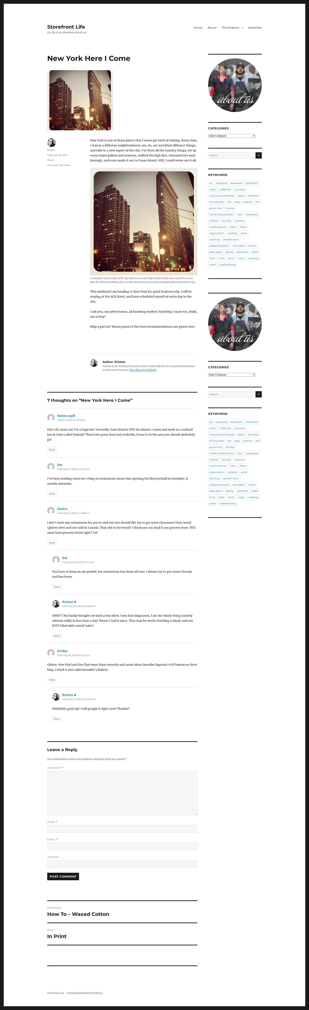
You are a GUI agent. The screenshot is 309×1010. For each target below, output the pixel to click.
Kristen (51, 150)
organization (216, 233)
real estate (239, 245)
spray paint (215, 252)
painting (214, 239)
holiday (230, 208)
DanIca (62, 509)
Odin (233, 226)
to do (212, 258)
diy (229, 201)
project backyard (219, 245)
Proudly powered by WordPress (85, 993)
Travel (50, 160)
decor (241, 195)
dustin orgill (66, 415)
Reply (52, 449)
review (252, 245)
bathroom (252, 183)
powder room (231, 239)
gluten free (215, 208)
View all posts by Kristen (143, 370)
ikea (239, 214)
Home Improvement (221, 214)
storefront (242, 252)
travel (67, 165)
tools (221, 258)
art (211, 183)
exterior (247, 201)
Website (53, 857)
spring (229, 252)
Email (52, 839)
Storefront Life (66, 27)
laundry (226, 220)
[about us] (235, 85)
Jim (59, 465)
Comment (55, 767)
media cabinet (218, 226)
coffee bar (225, 189)
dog (237, 201)
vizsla (241, 258)
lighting (239, 220)
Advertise (255, 27)
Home (198, 27)
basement (237, 183)
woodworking (227, 264)
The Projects (230, 27)
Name (52, 822)
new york (52, 165)
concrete (240, 189)
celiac (212, 189)
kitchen (213, 220)
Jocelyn (62, 651)
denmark (253, 195)
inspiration (252, 214)
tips (61, 165)
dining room (216, 201)
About (212, 27)
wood (212, 264)
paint (244, 233)
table (255, 252)
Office (243, 226)
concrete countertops (221, 195)
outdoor (232, 233)
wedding (253, 258)
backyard (221, 183)
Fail (258, 201)
